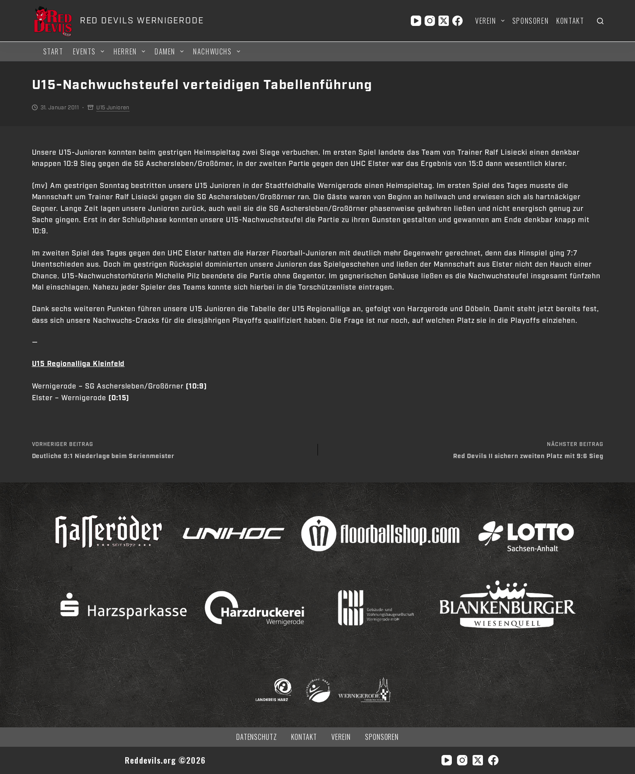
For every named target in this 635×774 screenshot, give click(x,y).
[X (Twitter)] (443, 21)
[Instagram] (430, 21)
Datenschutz (256, 737)
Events (84, 51)
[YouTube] (416, 21)
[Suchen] (600, 21)
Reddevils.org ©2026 (165, 760)
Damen (165, 51)
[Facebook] (457, 21)
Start (53, 51)
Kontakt (570, 21)
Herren (125, 51)
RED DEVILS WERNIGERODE (142, 21)
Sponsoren (530, 21)
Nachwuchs (212, 51)
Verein (485, 21)
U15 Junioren (112, 108)
